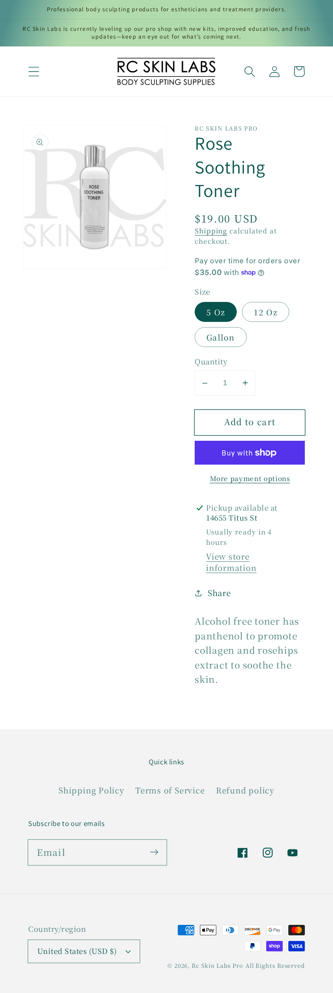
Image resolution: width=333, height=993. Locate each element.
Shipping (211, 230)
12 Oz (266, 312)
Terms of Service (170, 790)
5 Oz (215, 312)
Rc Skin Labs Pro (217, 965)
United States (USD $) (77, 951)
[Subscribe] (154, 852)
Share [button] (219, 592)
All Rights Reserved (275, 965)
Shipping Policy (91, 790)
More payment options (250, 478)
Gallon (220, 337)
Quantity (211, 362)
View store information (231, 562)
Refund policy (245, 790)
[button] (33, 71)
